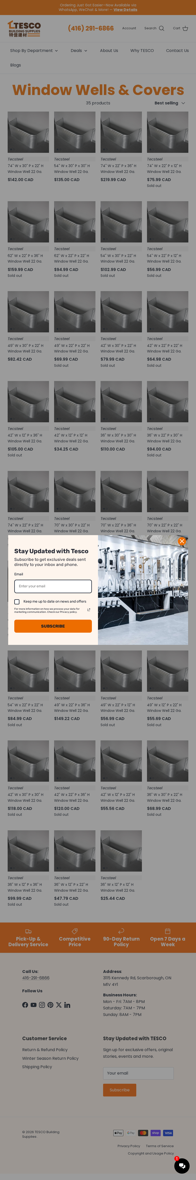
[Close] (182, 541)
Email (18, 574)
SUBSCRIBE (53, 626)
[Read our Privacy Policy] (89, 610)
